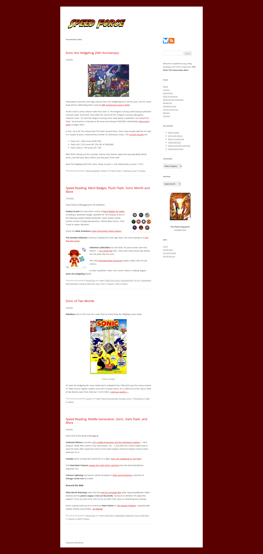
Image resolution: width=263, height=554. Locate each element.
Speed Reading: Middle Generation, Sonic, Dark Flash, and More (106, 421)
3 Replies (69, 59)
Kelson (142, 171)
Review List (167, 103)
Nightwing (130, 515)
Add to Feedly (173, 132)
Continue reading (119, 392)
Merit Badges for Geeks (114, 211)
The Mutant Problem (126, 505)
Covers (89, 398)
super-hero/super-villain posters (106, 231)
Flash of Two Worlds (110, 398)
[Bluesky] (165, 42)
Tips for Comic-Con (170, 109)
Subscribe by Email (175, 149)
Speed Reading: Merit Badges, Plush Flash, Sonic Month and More (108, 189)
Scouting (82, 283)
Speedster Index (169, 106)
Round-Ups (90, 280)
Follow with (174, 142)
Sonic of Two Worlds (80, 301)
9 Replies (69, 307)
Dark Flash (109, 515)
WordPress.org (169, 256)
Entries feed (168, 250)
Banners (166, 113)
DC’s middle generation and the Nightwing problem (116, 442)
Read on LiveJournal (176, 139)
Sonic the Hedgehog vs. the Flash (126, 458)
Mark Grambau (72, 283)
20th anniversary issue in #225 (115, 105)
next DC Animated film (111, 492)
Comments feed (169, 253)
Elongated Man (127, 280)
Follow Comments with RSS (179, 145)
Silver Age (91, 283)
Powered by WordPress (74, 542)
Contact (166, 90)
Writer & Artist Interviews (173, 99)
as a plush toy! (106, 250)
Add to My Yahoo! (175, 136)
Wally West (144, 515)
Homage (122, 398)
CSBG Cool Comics (112, 280)
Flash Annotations (170, 96)
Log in (165, 246)
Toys (103, 283)
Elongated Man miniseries (110, 260)
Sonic (118, 171)
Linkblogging (146, 280)
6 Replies (69, 429)
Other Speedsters (93, 171)
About (165, 86)
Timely (103, 171)
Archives (166, 116)
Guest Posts (168, 93)
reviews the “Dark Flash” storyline (103, 465)
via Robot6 (97, 509)
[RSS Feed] (171, 42)
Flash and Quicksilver (122, 475)
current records (136, 134)
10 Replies (70, 198)
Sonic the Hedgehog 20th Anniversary (92, 53)
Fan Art (137, 280)
